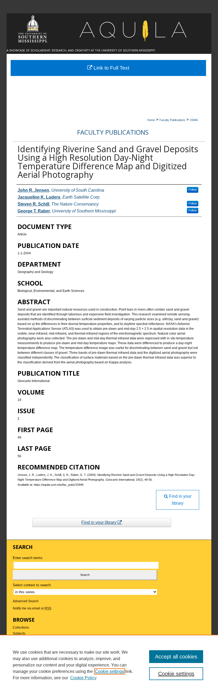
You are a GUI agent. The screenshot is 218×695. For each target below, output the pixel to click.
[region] (109, 665)
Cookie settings (109, 671)
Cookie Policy (83, 678)
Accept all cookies (176, 657)
